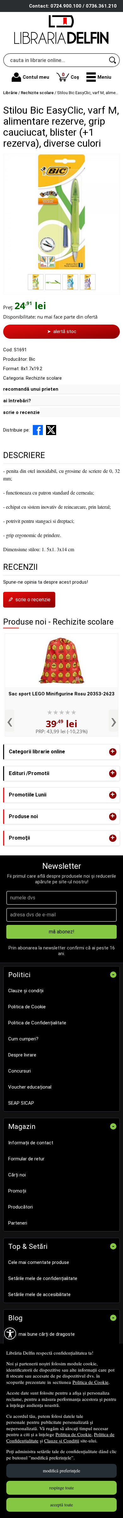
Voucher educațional (29, 1087)
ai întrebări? (17, 401)
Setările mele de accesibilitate (39, 1294)
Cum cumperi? (23, 1039)
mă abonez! (61, 932)
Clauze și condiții (26, 991)
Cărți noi (17, 1175)
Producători (20, 1207)
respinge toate (61, 1488)
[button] (98, 77)
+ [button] (112, 752)
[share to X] (51, 430)
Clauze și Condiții (61, 1440)
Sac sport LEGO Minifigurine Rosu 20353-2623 (61, 694)
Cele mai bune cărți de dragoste (41, 1334)
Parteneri (17, 1223)
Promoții (17, 1191)
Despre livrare (22, 1055)
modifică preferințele (61, 1471)
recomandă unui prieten (30, 389)
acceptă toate (61, 1505)
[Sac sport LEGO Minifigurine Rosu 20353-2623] (61, 660)
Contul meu (36, 77)
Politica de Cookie (90, 1382)
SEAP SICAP (21, 1103)
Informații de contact (30, 1143)
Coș (70, 75)
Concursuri (19, 1071)
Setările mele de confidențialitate (42, 1278)
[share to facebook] (38, 430)
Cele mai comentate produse (38, 1262)
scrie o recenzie (21, 412)
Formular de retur (26, 1159)
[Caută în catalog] (113, 60)
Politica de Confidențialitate (37, 1023)
